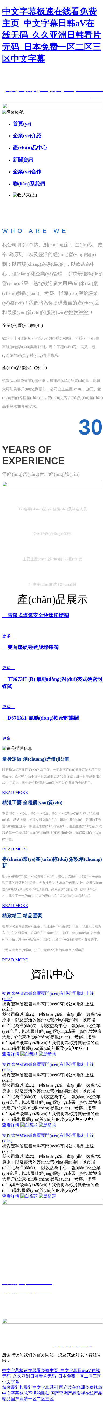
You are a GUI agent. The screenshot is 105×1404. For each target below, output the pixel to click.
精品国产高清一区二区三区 (28, 1398)
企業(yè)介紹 (27, 135)
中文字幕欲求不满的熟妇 (26, 1393)
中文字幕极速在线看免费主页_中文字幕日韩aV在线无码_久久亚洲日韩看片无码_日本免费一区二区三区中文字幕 (51, 35)
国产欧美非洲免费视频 (80, 1387)
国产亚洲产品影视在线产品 (76, 1393)
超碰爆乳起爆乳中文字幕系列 (30, 1387)
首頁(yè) (22, 124)
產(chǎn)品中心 (30, 147)
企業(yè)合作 (27, 171)
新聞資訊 (23, 160)
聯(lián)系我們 (29, 184)
